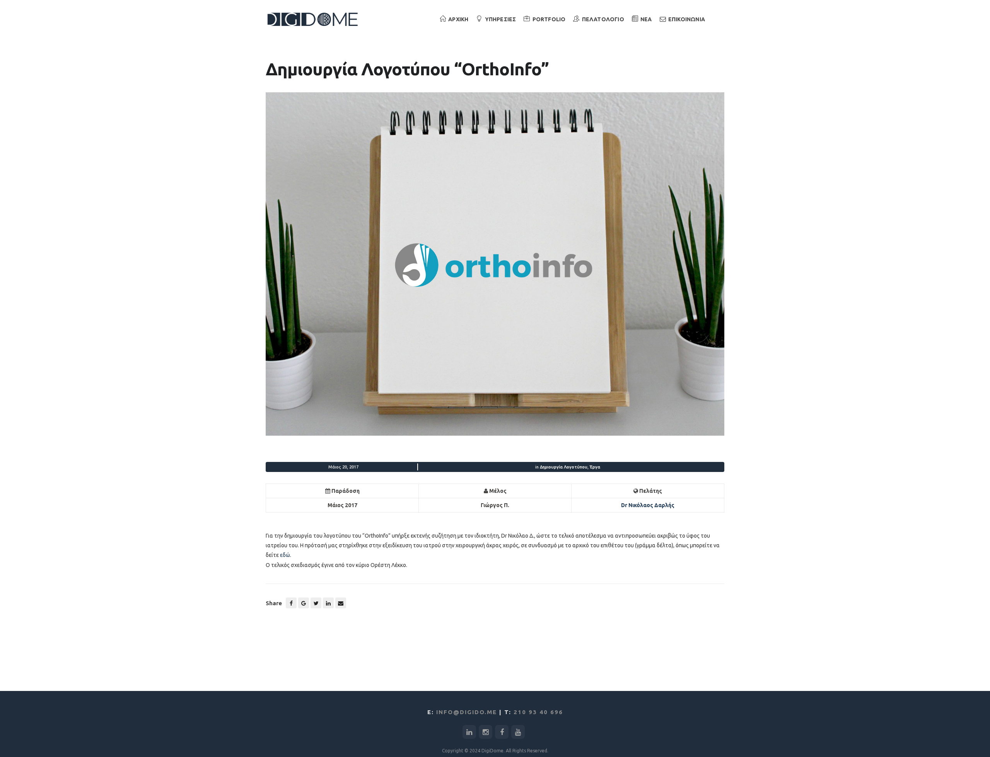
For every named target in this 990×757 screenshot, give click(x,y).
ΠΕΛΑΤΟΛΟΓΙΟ (603, 19)
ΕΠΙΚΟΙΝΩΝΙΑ (686, 19)
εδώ (285, 555)
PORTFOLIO (549, 19)
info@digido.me (466, 712)
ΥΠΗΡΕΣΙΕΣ (500, 19)
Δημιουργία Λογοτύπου (563, 467)
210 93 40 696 (538, 712)
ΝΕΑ (646, 19)
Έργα (595, 467)
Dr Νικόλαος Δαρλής (647, 505)
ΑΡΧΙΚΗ (458, 19)
